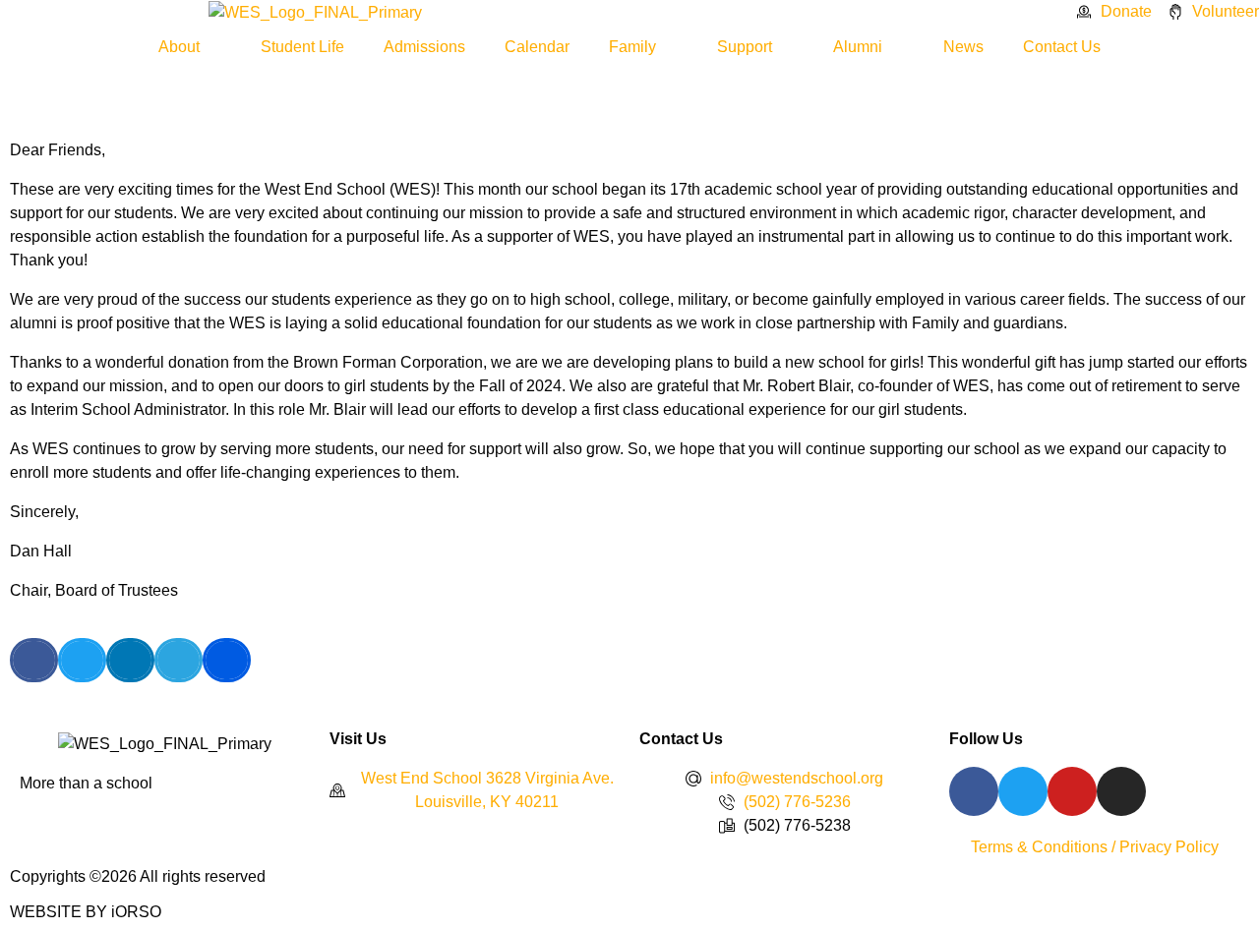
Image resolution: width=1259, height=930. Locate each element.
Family (632, 46)
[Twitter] (1023, 791)
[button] (34, 660)
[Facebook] (973, 791)
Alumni (857, 46)
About (179, 46)
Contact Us (1062, 46)
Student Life (302, 46)
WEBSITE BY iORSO (85, 911)
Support (744, 46)
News (963, 46)
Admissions (424, 46)
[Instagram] (1121, 791)
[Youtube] (1072, 791)
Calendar (537, 46)
